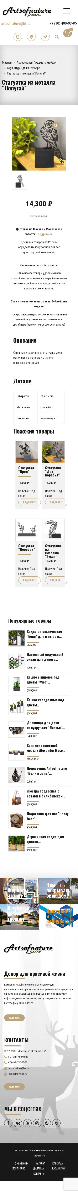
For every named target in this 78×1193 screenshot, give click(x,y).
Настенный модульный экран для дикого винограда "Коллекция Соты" (45, 657)
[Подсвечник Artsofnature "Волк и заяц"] (16, 775)
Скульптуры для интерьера (23, 68)
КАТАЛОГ (40, 1163)
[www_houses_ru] (19, 891)
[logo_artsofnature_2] (28, 949)
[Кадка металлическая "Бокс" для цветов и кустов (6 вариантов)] (16, 638)
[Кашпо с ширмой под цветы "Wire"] (16, 684)
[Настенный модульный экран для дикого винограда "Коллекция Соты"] (16, 661)
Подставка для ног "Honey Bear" (47, 816)
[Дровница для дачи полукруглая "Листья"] (16, 729)
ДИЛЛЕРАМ (38, 1168)
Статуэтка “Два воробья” (53, 471)
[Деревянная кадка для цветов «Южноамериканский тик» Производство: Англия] (16, 843)
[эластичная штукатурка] (19, 917)
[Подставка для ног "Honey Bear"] (16, 821)
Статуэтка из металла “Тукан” (53, 551)
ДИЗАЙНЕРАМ (59, 1168)
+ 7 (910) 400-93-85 (62, 23)
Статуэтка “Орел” (26, 469)
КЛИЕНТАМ (57, 1163)
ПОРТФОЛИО (18, 1168)
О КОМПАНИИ (21, 1163)
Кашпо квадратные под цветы (45, 702)
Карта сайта (39, 1156)
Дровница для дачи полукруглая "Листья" (44, 725)
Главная (7, 62)
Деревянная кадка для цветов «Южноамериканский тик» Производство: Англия (47, 839)
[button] (55, 123)
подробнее (45, 234)
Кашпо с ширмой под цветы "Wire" (43, 679)
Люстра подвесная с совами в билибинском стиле (45, 793)
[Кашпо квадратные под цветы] (16, 707)
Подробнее (29, 502)
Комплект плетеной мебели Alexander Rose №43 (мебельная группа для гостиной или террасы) (46, 748)
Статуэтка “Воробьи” (26, 547)
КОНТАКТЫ (39, 1173)
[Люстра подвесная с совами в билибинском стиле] (16, 798)
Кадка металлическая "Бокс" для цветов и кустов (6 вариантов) (44, 634)
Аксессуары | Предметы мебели (36, 62)
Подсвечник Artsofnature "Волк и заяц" (47, 771)
